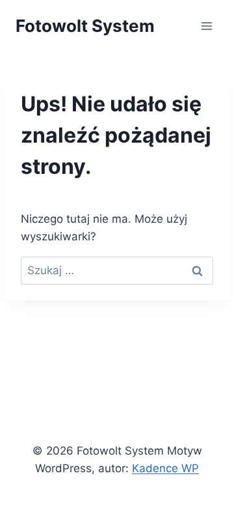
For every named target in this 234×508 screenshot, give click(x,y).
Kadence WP (165, 468)
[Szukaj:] (117, 270)
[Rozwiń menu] (206, 26)
